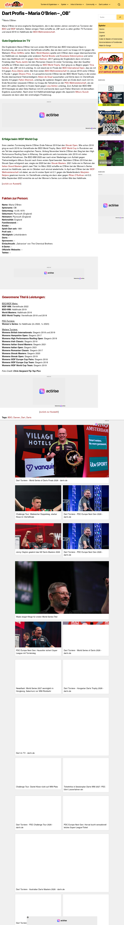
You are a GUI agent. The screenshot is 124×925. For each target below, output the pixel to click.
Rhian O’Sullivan (76, 175)
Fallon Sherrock (26, 79)
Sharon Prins (25, 73)
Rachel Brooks (48, 55)
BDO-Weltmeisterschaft (44, 31)
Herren (101, 29)
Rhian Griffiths (17, 52)
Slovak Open (72, 145)
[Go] (120, 17)
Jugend (102, 35)
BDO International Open (73, 67)
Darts (28, 417)
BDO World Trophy (51, 64)
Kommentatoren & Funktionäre (110, 42)
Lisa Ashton (52, 85)
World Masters (43, 52)
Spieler (63, 4)
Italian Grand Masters (12, 166)
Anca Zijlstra (17, 70)
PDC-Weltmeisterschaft (75, 82)
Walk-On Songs (105, 45)
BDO (4, 28)
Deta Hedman (40, 58)
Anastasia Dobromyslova (71, 55)
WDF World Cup (69, 148)
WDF (13, 28)
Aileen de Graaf (45, 76)
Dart (23, 417)
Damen (16, 417)
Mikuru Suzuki (82, 91)
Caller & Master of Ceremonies (110, 39)
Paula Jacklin (22, 61)
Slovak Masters (58, 163)
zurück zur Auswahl (12, 183)
